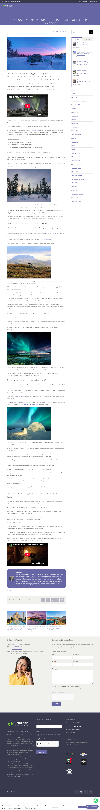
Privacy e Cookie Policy (11, 791)
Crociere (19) (75, 112)
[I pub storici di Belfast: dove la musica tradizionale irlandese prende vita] (16, 618)
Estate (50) (75, 123)
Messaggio (55, 669)
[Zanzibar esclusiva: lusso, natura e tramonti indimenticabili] (36, 618)
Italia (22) (74, 138)
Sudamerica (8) (76, 190)
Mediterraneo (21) (76, 153)
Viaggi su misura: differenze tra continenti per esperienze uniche (53, 618)
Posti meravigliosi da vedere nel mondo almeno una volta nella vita (84, 53)
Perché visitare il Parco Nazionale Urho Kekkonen (21, 141)
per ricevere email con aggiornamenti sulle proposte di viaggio (69, 688)
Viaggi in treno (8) (76, 201)
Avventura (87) (76, 104)
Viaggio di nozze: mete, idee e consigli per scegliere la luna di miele (84, 81)
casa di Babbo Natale (46, 239)
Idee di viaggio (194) (77, 134)
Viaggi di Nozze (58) (77, 197)
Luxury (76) (75, 142)
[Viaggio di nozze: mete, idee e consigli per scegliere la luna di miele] (74, 80)
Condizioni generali (21, 791)
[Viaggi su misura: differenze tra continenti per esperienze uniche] (56, 618)
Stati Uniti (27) (75, 186)
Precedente (55, 31)
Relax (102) (75, 183)
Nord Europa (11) (76, 168)
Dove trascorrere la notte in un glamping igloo (20, 146)
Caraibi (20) (75, 108)
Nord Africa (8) (76, 160)
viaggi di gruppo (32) (77, 194)
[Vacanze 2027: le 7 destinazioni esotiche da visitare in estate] (74, 71)
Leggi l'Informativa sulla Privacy (60, 692)
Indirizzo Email (41, 723)
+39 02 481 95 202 (6, 1)
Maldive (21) (75, 145)
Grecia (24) (75, 131)
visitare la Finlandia (36, 130)
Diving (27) (75, 119)
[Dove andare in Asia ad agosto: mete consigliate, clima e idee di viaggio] (74, 61)
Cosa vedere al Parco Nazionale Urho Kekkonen (20, 142)
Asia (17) (74, 97)
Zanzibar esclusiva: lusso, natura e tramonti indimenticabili (33, 618)
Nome (54, 654)
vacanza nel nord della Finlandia (32, 404)
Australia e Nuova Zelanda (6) (79, 101)
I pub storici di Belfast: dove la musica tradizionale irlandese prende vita (14, 618)
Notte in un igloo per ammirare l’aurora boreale (20, 144)
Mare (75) (74, 149)
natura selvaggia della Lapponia (52, 233)
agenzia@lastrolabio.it (15, 1)
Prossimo (62, 31)
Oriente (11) (75, 171)
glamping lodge (20, 396)
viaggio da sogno (73, 647)
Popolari (76, 39)
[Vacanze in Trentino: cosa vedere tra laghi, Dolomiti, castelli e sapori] (74, 43)
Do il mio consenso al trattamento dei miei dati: (48, 730)
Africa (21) (74, 93)
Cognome (76, 654)
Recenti (87, 39)
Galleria (19, 618)
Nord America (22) (76, 164)
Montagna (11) (76, 157)
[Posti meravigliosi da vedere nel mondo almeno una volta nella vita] (74, 52)
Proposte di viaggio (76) (78, 179)
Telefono (75, 661)
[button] (96, 6)
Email (54, 661)
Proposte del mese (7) (77, 175)
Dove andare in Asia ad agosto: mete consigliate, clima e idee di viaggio (83, 63)
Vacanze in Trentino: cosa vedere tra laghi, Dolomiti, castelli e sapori (83, 44)
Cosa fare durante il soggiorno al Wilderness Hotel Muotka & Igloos (25, 147)
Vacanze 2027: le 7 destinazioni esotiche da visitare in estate (83, 72)
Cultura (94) (75, 116)
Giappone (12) (75, 127)
